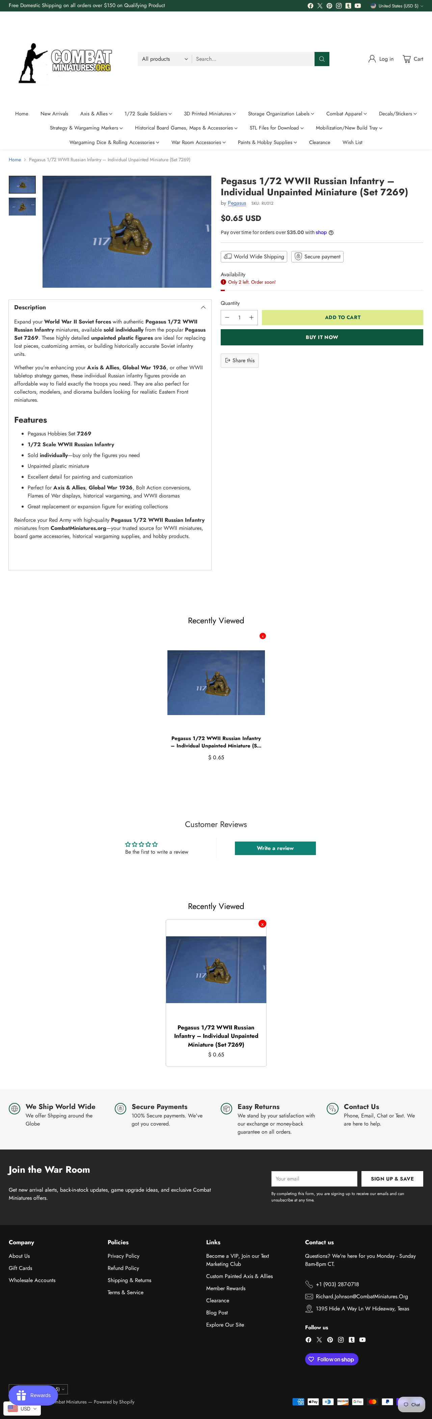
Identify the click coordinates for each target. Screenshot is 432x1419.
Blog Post (217, 1312)
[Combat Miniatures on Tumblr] (348, 6)
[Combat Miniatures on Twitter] (320, 6)
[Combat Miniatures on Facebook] (310, 6)
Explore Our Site (225, 1325)
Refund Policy (123, 1268)
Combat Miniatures (68, 1401)
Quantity (230, 303)
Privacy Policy (123, 1256)
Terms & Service (125, 1292)
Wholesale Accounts (32, 1280)
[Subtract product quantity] (227, 317)
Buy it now (322, 337)
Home (15, 159)
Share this (243, 360)
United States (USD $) (398, 6)
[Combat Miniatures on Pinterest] (329, 6)
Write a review (275, 848)
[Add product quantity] (251, 317)
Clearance (217, 1300)
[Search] (322, 59)
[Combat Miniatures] (68, 59)
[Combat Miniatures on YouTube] (357, 6)
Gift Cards (20, 1268)
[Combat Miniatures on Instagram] (338, 6)
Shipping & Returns (129, 1280)
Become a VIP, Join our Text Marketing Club (237, 1260)
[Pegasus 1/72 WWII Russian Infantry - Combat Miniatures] (127, 232)
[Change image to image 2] (22, 207)
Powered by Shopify (114, 1401)
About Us (19, 1256)
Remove (263, 636)
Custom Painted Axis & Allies (239, 1276)
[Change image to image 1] (22, 185)
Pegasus (237, 202)
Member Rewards (225, 1288)
